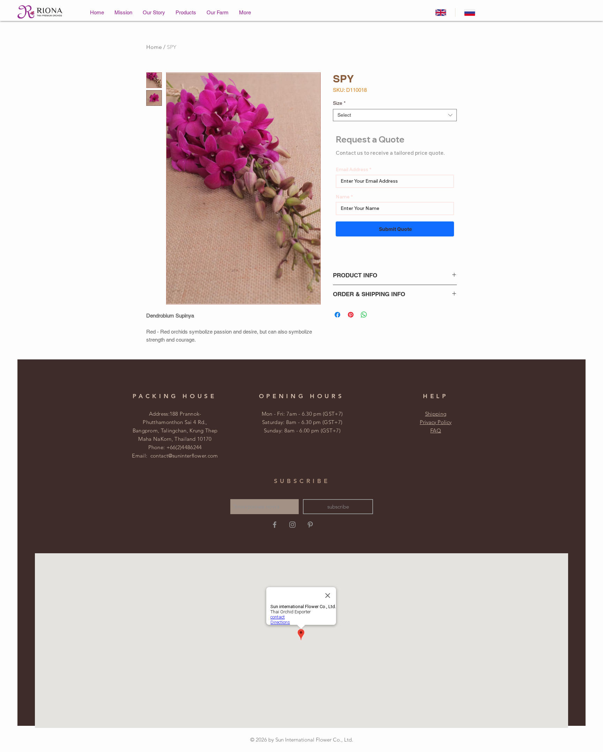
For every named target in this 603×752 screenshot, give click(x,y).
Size (339, 103)
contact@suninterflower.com (184, 455)
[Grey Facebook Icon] (274, 524)
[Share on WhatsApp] (364, 315)
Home (154, 47)
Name (343, 196)
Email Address (352, 169)
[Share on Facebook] (337, 315)
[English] (440, 12)
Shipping (435, 413)
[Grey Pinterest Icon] (310, 524)
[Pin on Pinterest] (351, 315)
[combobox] (395, 115)
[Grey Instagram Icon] (292, 524)
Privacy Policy (436, 422)
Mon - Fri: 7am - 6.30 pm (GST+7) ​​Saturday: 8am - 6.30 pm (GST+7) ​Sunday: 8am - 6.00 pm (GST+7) (302, 422)
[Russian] (469, 12)
